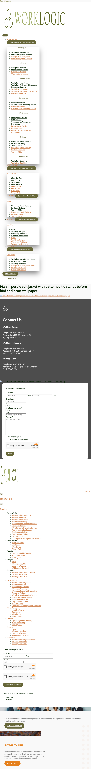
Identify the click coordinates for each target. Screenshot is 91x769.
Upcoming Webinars (19, 233)
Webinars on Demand (19, 236)
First (29, 395)
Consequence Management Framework (26, 538)
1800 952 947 (6, 499)
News (13, 229)
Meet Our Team (17, 178)
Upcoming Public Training (21, 141)
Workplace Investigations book (23, 572)
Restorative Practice (18, 87)
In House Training (18, 555)
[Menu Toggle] (5, 35)
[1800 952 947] (1, 494)
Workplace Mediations (19, 83)
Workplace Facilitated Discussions (24, 85)
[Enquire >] (1, 504)
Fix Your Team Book (19, 261)
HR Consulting (16, 120)
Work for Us (15, 182)
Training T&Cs (16, 146)
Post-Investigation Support (21, 54)
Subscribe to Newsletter (19, 439)
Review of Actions (18, 102)
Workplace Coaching (19, 161)
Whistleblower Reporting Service (23, 104)
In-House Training (18, 143)
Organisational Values (19, 70)
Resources (11, 255)
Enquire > (4, 509)
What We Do (12, 513)
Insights (10, 225)
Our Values (15, 180)
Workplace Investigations (20, 52)
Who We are (12, 541)
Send (10, 454)
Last (54, 395)
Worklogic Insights (18, 231)
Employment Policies (19, 118)
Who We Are (11, 174)
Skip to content (5, 1)
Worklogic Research (18, 263)
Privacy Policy (16, 184)
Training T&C (17, 557)
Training (10, 201)
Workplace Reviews (18, 67)
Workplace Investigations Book (23, 259)
